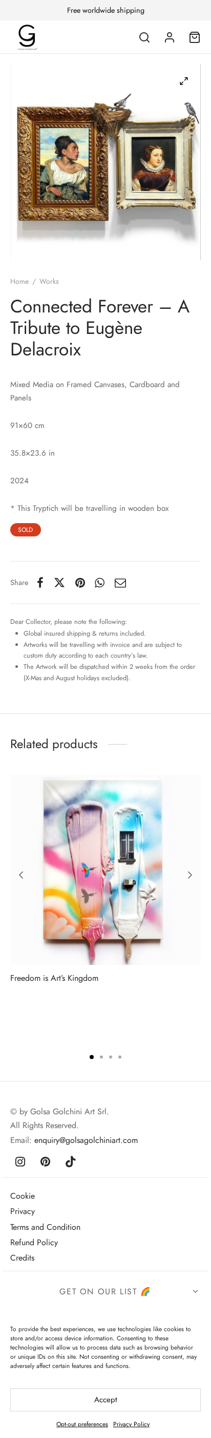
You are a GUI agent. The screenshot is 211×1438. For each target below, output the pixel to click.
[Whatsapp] (100, 582)
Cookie (22, 1196)
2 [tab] (101, 1057)
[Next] (190, 875)
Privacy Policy (131, 1424)
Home (19, 281)
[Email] (120, 582)
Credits (22, 1258)
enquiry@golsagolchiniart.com (86, 1140)
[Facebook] (40, 582)
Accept (105, 1399)
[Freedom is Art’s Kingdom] (105, 870)
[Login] (169, 37)
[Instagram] (20, 1162)
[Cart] (194, 37)
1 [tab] (92, 1057)
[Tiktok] (71, 1162)
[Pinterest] (80, 582)
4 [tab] (119, 1057)
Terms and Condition (45, 1227)
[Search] (144, 37)
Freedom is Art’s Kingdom (54, 978)
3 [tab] (110, 1057)
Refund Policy (34, 1242)
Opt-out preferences (82, 1424)
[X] (59, 582)
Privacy (22, 1211)
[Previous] (21, 875)
